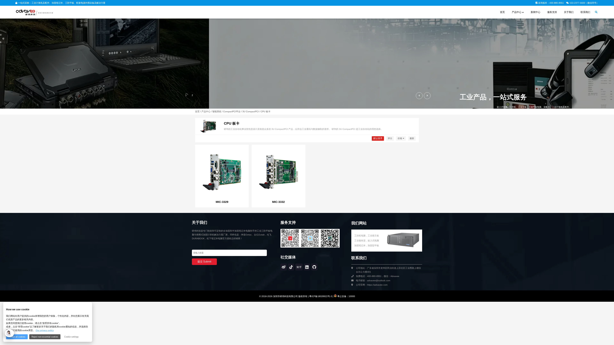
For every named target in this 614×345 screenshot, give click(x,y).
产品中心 (205, 111)
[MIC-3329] (222, 172)
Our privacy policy (45, 330)
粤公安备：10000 (346, 296)
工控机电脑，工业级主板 (366, 235)
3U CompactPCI (250, 111)
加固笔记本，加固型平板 (366, 245)
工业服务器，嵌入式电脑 (366, 240)
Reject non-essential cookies (44, 337)
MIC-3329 (222, 201)
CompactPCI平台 (231, 111)
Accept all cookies (16, 337)
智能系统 (216, 111)
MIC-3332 (278, 201)
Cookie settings (71, 337)
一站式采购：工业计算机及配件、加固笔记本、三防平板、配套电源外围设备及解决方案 (61, 3)
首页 (197, 111)
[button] (427, 95)
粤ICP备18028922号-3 (320, 296)
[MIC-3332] (278, 172)
